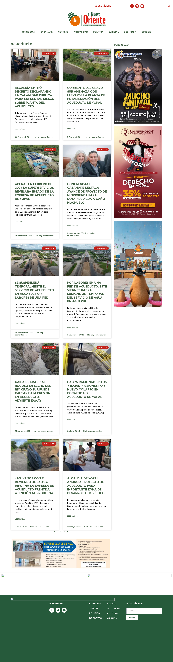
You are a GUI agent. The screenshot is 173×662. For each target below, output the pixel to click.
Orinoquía (28, 32)
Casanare (46, 32)
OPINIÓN (112, 618)
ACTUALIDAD (114, 609)
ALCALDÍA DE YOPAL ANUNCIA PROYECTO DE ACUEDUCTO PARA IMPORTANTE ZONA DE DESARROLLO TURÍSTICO (86, 485)
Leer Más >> (20, 129)
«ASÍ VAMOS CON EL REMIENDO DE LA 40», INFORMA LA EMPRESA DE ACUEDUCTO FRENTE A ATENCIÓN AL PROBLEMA (34, 485)
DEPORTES (95, 618)
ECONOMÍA (95, 604)
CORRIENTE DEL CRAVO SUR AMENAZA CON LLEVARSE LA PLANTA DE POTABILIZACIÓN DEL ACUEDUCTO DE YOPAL (86, 95)
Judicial (114, 32)
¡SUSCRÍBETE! (103, 6)
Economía (130, 32)
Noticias (63, 32)
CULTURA (112, 613)
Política (98, 32)
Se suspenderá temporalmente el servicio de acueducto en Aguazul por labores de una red (34, 290)
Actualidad (81, 32)
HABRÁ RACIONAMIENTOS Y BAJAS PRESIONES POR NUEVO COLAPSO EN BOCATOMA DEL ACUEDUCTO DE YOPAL (87, 389)
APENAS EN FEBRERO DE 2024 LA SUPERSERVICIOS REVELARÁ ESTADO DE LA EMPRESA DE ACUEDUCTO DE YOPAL (34, 191)
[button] (169, 6)
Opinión (146, 32)
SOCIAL (111, 604)
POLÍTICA (94, 613)
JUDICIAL (94, 608)
